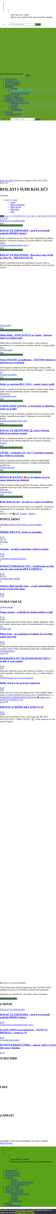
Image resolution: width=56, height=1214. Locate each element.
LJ (37, 216)
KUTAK (9, 112)
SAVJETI (14, 107)
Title (12, 212)
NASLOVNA (11, 79)
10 (21, 514)
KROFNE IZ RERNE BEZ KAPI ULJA (21, 707)
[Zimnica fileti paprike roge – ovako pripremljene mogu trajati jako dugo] (10, 578)
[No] (35, 1213)
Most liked (14, 209)
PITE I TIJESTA (12, 84)
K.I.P (2, 537)
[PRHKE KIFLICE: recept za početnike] (21, 525)
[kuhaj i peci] (28, 57)
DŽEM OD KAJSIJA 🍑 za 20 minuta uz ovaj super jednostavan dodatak (25, 478)
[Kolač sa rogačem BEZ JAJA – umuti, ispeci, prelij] (8, 374)
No (22, 1213)
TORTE (13, 89)
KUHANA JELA (12, 82)
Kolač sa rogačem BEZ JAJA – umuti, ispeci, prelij (27, 384)
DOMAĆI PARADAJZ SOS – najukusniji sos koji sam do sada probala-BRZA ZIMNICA (27, 567)
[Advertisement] (28, 150)
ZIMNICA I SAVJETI (14, 100)
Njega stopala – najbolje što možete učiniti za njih (26, 612)
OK (17, 1213)
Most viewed (15, 207)
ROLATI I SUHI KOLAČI (21, 91)
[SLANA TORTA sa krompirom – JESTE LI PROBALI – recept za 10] (17, 1025)
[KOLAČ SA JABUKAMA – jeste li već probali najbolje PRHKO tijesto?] (12, 221)
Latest (12, 202)
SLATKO (9, 86)
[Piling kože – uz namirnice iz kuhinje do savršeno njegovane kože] (5, 629)
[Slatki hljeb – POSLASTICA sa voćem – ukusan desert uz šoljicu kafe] (5, 325)
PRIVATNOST (7, 1143)
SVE (2, 216)
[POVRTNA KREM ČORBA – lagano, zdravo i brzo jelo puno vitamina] (10, 1040)
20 (23, 514)
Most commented (17, 205)
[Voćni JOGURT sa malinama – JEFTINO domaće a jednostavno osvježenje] (6, 350)
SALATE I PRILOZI (14, 98)
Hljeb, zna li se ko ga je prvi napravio (20, 683)
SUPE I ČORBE (12, 96)
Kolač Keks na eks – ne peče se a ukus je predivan (26, 501)
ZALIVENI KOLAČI (19, 93)
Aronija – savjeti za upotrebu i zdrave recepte (24, 549)
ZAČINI (14, 105)
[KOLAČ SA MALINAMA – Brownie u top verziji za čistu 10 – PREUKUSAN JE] (14, 245)
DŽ (17, 216)
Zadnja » (32, 514)
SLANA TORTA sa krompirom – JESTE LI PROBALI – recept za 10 (23, 1031)
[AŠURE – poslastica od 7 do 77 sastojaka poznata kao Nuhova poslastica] (3, 443)
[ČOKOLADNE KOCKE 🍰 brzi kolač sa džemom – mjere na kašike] (8, 396)
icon (2, 223)
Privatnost (29, 1213)
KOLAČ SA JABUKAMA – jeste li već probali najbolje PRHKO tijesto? (25, 232)
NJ (44, 216)
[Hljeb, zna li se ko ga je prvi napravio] (16, 678)
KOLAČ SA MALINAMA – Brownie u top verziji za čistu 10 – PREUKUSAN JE (26, 256)
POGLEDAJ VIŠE (8, 998)
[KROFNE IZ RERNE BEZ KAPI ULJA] (28, 700)
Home (2, 180)
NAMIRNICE (16, 110)
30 (25, 514)
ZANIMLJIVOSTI (13, 114)
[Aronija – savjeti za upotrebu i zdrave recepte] (4, 542)
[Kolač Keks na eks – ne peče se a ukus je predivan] (6, 492)
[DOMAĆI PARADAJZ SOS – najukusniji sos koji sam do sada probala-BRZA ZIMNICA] (13, 559)
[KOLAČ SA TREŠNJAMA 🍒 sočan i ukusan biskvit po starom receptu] (13, 421)
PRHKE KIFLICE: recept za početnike (21, 532)
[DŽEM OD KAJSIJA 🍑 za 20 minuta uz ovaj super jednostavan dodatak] (7, 467)
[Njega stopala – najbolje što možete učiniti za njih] (6, 607)
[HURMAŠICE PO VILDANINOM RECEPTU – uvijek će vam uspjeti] (7, 651)
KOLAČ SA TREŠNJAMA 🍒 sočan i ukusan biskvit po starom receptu (24, 432)
